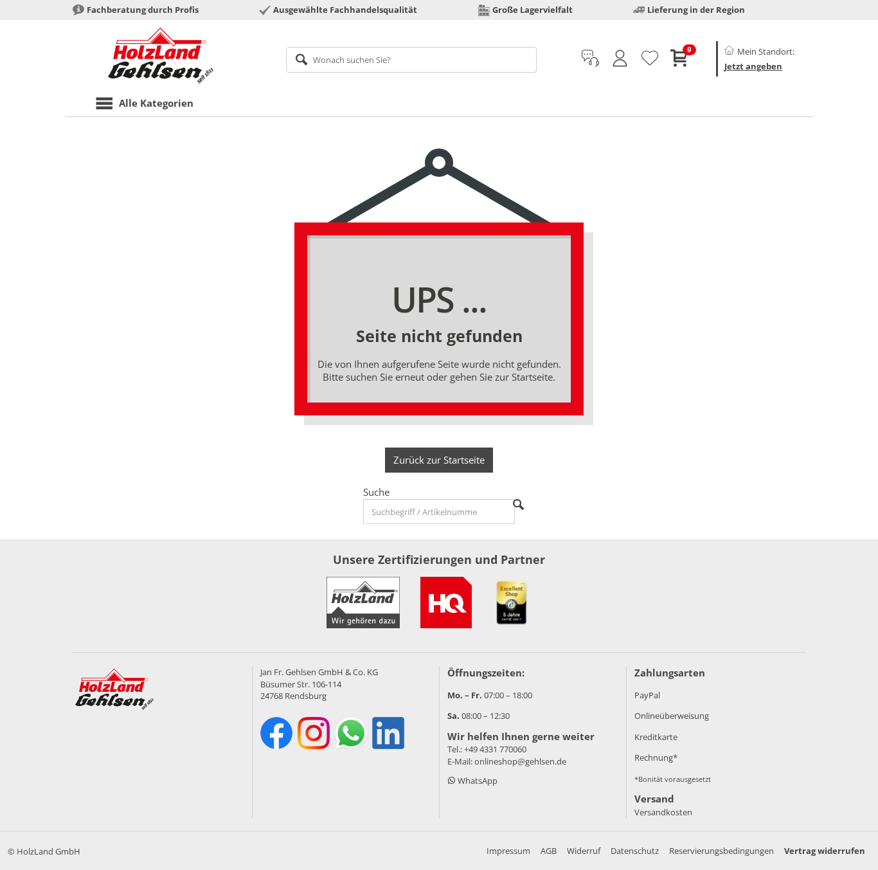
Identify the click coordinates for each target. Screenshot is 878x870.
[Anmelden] (620, 58)
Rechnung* (655, 757)
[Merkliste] (650, 58)
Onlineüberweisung (671, 715)
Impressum (508, 850)
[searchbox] (412, 60)
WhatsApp (476, 780)
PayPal (647, 695)
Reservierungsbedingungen (721, 850)
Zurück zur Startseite (439, 459)
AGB (549, 850)
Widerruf (583, 850)
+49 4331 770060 (495, 749)
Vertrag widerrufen (824, 850)
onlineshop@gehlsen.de (520, 761)
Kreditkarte (655, 737)
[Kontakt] (590, 58)
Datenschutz (635, 850)
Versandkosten (663, 812)
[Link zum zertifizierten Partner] (446, 602)
